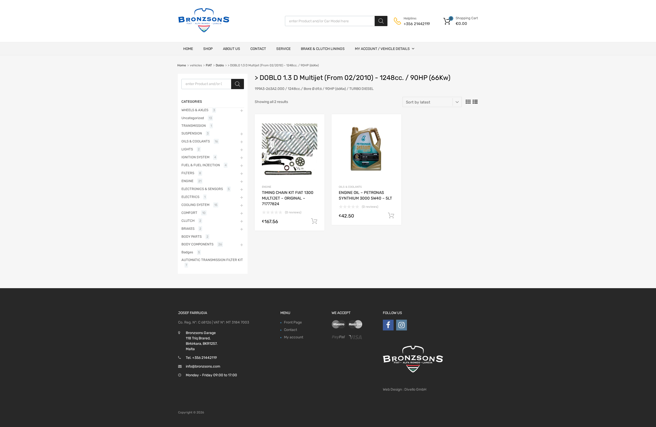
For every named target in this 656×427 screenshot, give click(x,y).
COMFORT (189, 213)
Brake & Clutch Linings (323, 49)
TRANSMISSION (193, 126)
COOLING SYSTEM (195, 205)
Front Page (293, 322)
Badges (187, 252)
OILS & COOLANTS (350, 187)
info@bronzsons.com (203, 366)
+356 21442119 (416, 24)
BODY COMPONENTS (197, 244)
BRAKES (187, 229)
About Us (231, 49)
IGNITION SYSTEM (195, 157)
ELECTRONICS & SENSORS (202, 189)
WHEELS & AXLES (194, 110)
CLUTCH (187, 221)
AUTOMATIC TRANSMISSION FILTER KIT (212, 260)
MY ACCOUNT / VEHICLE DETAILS (382, 49)
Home (188, 49)
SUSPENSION (191, 133)
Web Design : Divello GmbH (404, 389)
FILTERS (187, 173)
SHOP (208, 49)
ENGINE (266, 187)
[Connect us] (388, 325)
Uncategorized (192, 118)
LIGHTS (187, 149)
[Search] (381, 21)
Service (283, 49)
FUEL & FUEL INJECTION (200, 165)
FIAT (209, 65)
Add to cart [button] (314, 221)
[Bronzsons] (203, 31)
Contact (258, 49)
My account (293, 337)
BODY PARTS (191, 236)
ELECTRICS (190, 197)
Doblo (220, 65)
